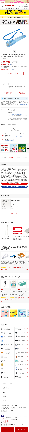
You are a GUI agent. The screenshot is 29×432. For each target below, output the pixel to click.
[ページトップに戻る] (27, 427)
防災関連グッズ (19, 8)
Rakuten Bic (9, 5)
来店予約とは (22, 104)
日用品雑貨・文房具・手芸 (8, 8)
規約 (27, 104)
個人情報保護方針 (5, 425)
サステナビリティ (19, 424)
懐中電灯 (26, 8)
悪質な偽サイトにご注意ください (8, 411)
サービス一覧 (4, 424)
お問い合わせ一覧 (11, 424)
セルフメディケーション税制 (7, 410)
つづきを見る (14, 213)
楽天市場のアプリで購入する (15, 73)
